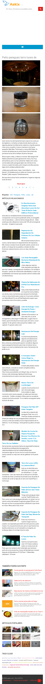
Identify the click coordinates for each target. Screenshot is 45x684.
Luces (28, 195)
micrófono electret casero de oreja (22, 662)
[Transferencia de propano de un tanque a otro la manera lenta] (35, 629)
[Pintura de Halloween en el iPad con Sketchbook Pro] (11, 287)
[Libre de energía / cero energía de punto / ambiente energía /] (11, 311)
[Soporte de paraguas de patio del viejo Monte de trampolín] (11, 516)
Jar (32, 195)
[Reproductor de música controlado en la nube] (7, 593)
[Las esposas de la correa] (6, 637)
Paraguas (17, 195)
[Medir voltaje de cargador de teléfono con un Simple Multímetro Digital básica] (16, 644)
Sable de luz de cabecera (22, 580)
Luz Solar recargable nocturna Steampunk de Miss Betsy (30, 260)
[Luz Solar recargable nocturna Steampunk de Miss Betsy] (11, 262)
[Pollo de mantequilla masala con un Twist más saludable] (7, 614)
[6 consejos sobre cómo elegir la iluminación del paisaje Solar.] (11, 360)
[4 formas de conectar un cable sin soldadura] (26, 644)
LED (11, 195)
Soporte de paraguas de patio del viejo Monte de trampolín (30, 514)
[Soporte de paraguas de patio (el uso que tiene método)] (11, 492)
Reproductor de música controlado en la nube (29, 591)
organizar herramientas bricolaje (19, 665)
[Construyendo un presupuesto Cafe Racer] (7, 572)
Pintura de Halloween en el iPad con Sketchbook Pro (30, 284)
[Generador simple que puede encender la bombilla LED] (35, 644)
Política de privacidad (21, 680)
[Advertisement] (22, 28)
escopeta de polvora (14, 667)
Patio (23, 195)
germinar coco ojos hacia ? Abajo (11, 658)
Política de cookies (36, 680)
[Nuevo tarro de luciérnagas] (11, 387)
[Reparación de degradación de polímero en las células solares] (11, 235)
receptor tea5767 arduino (26, 660)
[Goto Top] (39, 681)
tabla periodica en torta (28, 658)
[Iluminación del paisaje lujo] (11, 336)
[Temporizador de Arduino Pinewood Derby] (6, 629)
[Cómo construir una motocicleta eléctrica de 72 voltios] (16, 629)
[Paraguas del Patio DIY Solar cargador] (11, 411)
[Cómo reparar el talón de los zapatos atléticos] (26, 629)
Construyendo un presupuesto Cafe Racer (28, 570)
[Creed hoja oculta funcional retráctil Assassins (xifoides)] (35, 637)
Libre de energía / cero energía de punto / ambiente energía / (30, 309)
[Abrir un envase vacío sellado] (16, 637)
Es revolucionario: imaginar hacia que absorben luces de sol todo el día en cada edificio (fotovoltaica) (30, 208)
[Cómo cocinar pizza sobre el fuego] (7, 603)
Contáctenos (7, 680)
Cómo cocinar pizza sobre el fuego (25, 601)
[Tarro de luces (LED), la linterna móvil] (11, 467)
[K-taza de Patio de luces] (11, 541)
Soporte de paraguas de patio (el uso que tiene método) (30, 489)
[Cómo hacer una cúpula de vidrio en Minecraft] (6, 644)
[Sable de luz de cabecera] (7, 583)
